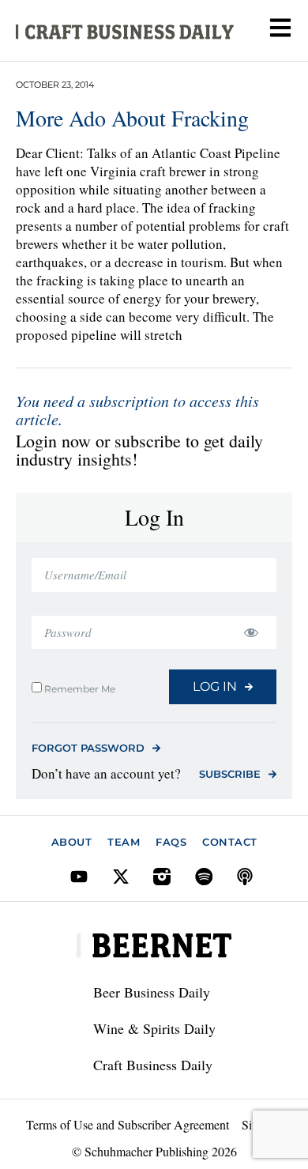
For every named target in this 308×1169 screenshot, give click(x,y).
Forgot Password (88, 747)
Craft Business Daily (152, 1064)
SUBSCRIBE (230, 773)
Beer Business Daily (151, 991)
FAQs (171, 841)
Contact (229, 841)
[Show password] (250, 633)
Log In (215, 686)
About (71, 841)
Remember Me (78, 688)
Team (123, 841)
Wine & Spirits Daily (154, 1028)
